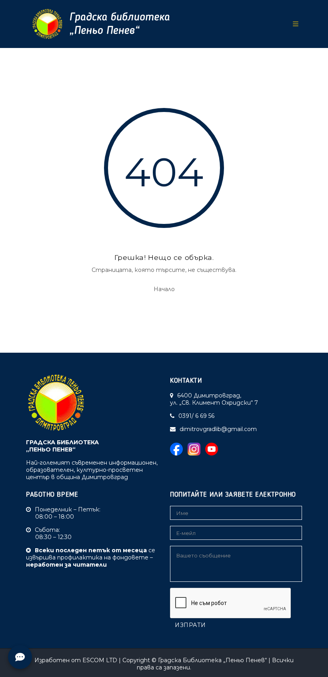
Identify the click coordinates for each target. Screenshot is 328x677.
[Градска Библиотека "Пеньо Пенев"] (98, 24)
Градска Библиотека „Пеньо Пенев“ (212, 660)
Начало (164, 289)
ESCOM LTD (99, 660)
